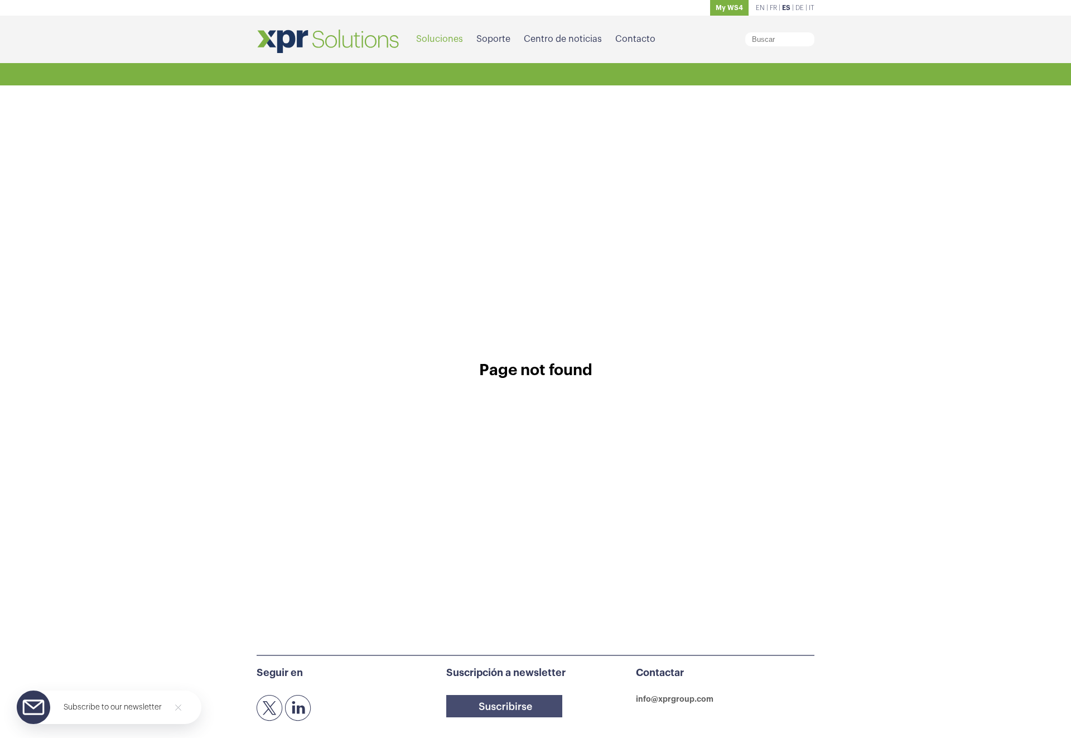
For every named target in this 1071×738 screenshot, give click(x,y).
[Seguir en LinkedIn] (298, 708)
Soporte (493, 39)
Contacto (635, 39)
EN (760, 7)
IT (811, 7)
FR (773, 7)
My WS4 (729, 7)
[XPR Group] (328, 42)
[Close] (178, 708)
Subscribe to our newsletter (113, 707)
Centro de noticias (563, 39)
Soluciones (439, 39)
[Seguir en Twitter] (270, 708)
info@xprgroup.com (674, 699)
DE (799, 7)
